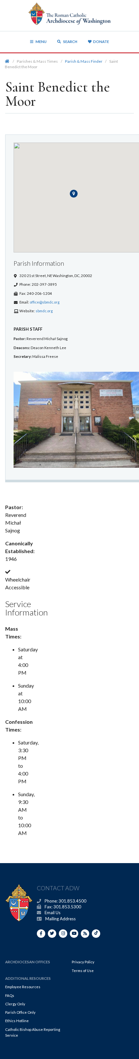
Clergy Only (15, 1004)
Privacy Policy (83, 962)
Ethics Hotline (17, 1021)
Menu (41, 41)
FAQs (9, 995)
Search (69, 41)
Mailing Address (60, 918)
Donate (101, 41)
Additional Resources (28, 978)
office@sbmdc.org (44, 302)
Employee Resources (22, 987)
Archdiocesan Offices (27, 962)
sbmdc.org (44, 311)
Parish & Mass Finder (83, 61)
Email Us (52, 912)
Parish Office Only (20, 1012)
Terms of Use (83, 970)
